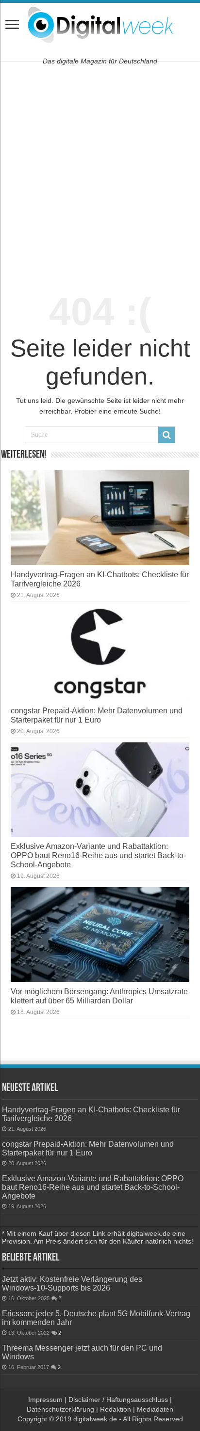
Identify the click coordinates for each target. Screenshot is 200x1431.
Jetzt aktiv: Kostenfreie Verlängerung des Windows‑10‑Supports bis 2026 (72, 1283)
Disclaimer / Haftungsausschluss (118, 1399)
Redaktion (115, 1409)
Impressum (45, 1399)
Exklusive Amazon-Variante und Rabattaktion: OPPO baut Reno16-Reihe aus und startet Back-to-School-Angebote (98, 855)
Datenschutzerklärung (60, 1409)
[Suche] (166, 435)
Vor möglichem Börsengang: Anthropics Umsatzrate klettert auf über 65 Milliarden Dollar (99, 996)
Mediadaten (155, 1409)
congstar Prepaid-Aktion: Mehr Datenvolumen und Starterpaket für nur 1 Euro (97, 715)
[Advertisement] (100, 173)
